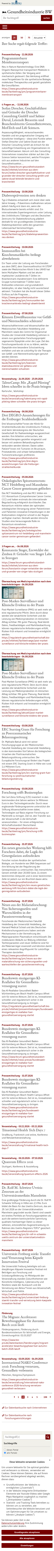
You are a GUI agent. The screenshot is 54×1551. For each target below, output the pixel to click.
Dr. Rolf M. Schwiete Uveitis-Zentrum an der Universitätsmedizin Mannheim (24, 1192)
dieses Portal (12, 1449)
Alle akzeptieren (27, 1538)
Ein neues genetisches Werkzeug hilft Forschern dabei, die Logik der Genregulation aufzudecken (27, 852)
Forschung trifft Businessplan (22, 793)
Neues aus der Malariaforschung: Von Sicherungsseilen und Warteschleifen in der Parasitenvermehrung (24, 911)
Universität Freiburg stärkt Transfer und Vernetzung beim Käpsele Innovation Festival (26, 1258)
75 (30, 38)
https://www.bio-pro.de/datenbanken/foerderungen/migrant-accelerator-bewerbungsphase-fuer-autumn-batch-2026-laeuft (25, 1344)
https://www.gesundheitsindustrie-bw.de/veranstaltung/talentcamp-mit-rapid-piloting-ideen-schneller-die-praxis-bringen (25, 398)
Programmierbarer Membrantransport (15, 60)
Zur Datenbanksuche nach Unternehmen (26, 1407)
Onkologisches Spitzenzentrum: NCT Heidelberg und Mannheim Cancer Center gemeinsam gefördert (26, 485)
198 (45, 1397)
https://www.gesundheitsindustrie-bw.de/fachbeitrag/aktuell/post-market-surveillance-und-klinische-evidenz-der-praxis (25, 712)
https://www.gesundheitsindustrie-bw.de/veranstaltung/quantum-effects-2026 (25, 1172)
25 (15, 38)
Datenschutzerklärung (13, 1522)
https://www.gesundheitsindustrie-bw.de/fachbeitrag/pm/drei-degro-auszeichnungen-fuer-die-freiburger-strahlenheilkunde (20, 462)
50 (22, 38)
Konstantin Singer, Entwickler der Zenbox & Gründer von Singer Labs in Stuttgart (26, 554)
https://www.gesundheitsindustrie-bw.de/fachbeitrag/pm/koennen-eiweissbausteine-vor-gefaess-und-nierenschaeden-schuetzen (20, 364)
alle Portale (12, 1452)
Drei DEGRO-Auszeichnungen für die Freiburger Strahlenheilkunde (26, 417)
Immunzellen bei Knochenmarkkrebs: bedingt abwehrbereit (21, 255)
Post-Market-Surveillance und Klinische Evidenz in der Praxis (23, 603)
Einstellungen (27, 1545)
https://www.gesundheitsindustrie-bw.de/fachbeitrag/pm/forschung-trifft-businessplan (22, 831)
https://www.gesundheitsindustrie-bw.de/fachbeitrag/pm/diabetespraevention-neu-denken (25, 234)
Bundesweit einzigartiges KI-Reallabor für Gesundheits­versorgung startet (21, 982)
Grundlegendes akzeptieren (27, 1532)
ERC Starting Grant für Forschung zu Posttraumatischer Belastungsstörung (26, 733)
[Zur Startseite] (27, 11)
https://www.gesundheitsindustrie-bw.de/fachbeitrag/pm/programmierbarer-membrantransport (24, 91)
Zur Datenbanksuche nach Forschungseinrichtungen (18, 1417)
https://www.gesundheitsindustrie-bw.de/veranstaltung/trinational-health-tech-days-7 (25, 1145)
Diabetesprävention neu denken (24, 196)
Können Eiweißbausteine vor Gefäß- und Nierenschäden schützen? (27, 319)
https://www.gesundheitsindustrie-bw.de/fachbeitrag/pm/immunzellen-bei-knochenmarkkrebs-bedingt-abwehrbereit (23, 300)
